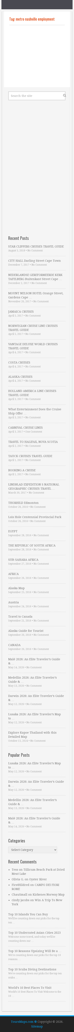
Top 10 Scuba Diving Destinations (32, 969)
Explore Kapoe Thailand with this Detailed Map (32, 734)
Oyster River (38, 879)
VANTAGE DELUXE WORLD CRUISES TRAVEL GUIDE (33, 346)
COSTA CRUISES (19, 362)
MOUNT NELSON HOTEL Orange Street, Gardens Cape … (35, 295)
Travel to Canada (20, 616)
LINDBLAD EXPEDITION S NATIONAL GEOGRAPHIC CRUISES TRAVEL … (33, 486)
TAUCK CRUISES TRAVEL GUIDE (30, 456)
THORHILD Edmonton (23, 502)
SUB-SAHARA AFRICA (23, 559)
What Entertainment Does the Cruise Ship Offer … (34, 411)
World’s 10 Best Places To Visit (29, 987)
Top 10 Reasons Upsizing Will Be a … (34, 951)
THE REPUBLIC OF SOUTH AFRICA (32, 545)
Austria (13, 602)
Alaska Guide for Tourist (25, 630)
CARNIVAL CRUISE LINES (25, 427)
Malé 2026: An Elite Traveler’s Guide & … (34, 661)
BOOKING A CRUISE (22, 470)
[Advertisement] (37, 56)
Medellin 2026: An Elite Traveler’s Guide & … (32, 679)
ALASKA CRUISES (20, 376)
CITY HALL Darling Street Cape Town (34, 260)
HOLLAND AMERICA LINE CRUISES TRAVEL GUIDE (32, 393)
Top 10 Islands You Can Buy (28, 914)
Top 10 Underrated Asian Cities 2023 (34, 932)
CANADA (14, 645)
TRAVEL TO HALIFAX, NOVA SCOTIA (33, 441)
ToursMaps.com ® (24, 1021)
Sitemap (37, 1026)
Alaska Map (16, 588)
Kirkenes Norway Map (49, 894)
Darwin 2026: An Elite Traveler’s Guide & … (36, 698)
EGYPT (12, 531)
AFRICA (13, 574)
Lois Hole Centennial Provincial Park (34, 517)
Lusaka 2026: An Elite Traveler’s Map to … (34, 716)
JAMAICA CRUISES (21, 311)
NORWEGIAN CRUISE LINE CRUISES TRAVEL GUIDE (33, 328)
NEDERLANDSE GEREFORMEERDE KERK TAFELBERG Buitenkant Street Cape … (35, 277)
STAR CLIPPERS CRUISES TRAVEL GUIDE (36, 246)
